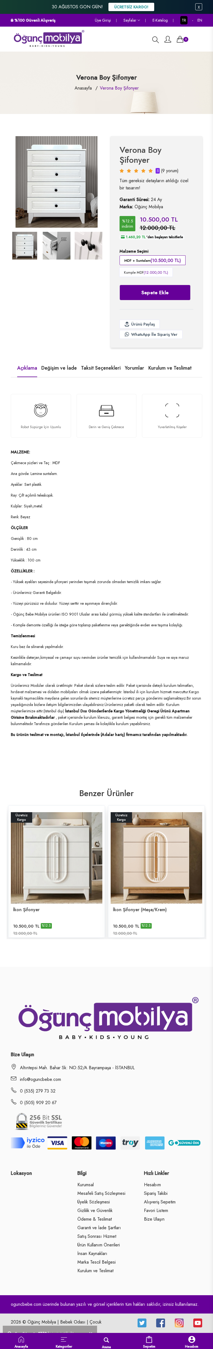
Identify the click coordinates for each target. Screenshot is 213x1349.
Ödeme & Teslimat (94, 1219)
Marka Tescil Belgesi (96, 1262)
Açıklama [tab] (27, 368)
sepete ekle (155, 292)
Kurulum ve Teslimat (95, 1271)
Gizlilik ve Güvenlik (95, 1210)
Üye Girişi (103, 20)
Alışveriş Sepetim (160, 1202)
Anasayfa (83, 88)
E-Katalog (160, 20)
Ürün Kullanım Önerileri (98, 1245)
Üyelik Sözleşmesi (93, 1202)
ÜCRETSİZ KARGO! (131, 7)
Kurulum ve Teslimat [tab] (170, 368)
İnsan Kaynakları (92, 1253)
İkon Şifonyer (26, 909)
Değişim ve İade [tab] (59, 368)
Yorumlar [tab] (134, 368)
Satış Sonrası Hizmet (96, 1236)
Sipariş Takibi (156, 1193)
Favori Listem (156, 1210)
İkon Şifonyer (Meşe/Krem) (140, 909)
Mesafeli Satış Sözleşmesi (101, 1193)
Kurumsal (85, 1185)
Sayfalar (130, 20)
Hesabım (152, 1185)
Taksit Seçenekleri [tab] (101, 368)
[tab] (25, 246)
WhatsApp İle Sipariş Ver (154, 334)
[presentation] (25, 247)
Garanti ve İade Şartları (99, 1228)
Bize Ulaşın (154, 1219)
